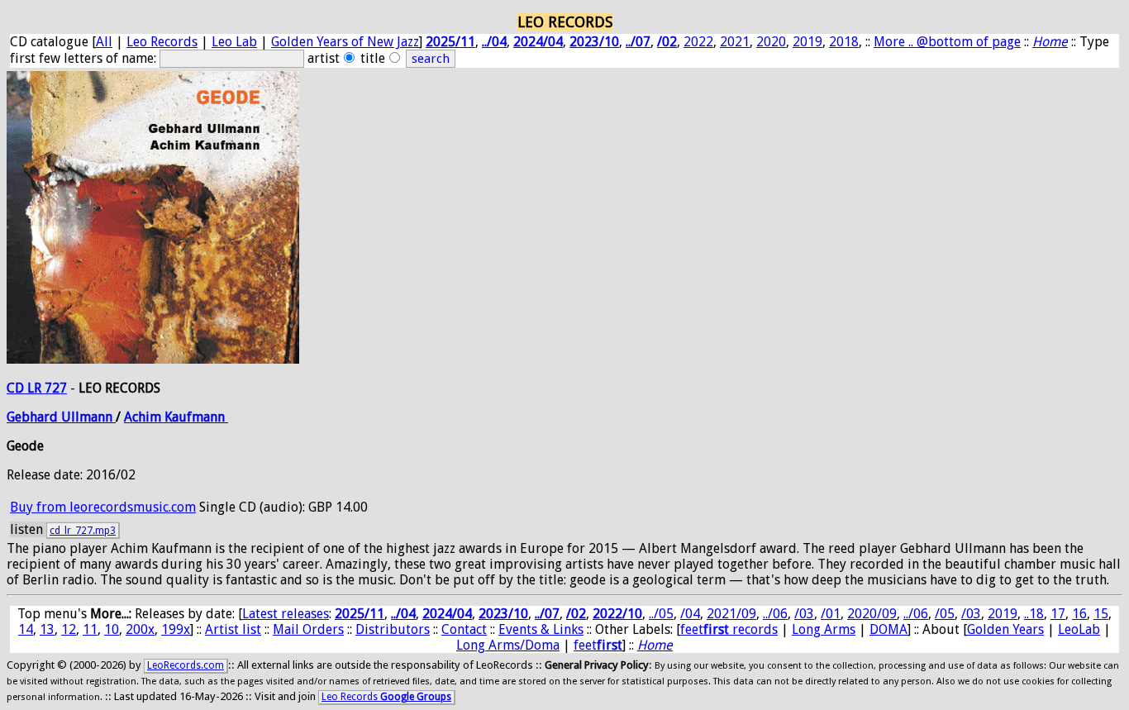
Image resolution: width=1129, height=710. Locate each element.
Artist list (233, 629)
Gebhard (34, 417)
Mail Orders (308, 629)
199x (175, 629)
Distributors (392, 629)
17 (1057, 614)
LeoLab (1079, 629)
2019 (807, 42)
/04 (690, 614)
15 (1100, 614)
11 (90, 629)
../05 (661, 614)
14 (25, 629)
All (104, 42)
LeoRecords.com (185, 665)
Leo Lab (234, 42)
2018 (844, 42)
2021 (735, 42)
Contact (464, 629)
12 (68, 629)
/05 (945, 614)
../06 (775, 614)
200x (140, 629)
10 (111, 629)
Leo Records (162, 42)
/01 (831, 614)
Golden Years (1005, 629)
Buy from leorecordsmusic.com (103, 507)
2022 (698, 42)
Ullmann (88, 417)
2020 (771, 42)
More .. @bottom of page (947, 42)
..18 (1034, 614)
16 (1079, 614)
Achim (144, 417)
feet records (729, 629)
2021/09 (731, 614)
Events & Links (541, 629)
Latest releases (285, 614)
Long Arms (823, 629)
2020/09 (872, 614)
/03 (804, 614)
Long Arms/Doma (508, 645)
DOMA (888, 629)
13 (47, 629)
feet (598, 645)
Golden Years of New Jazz (345, 42)
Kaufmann (196, 417)
